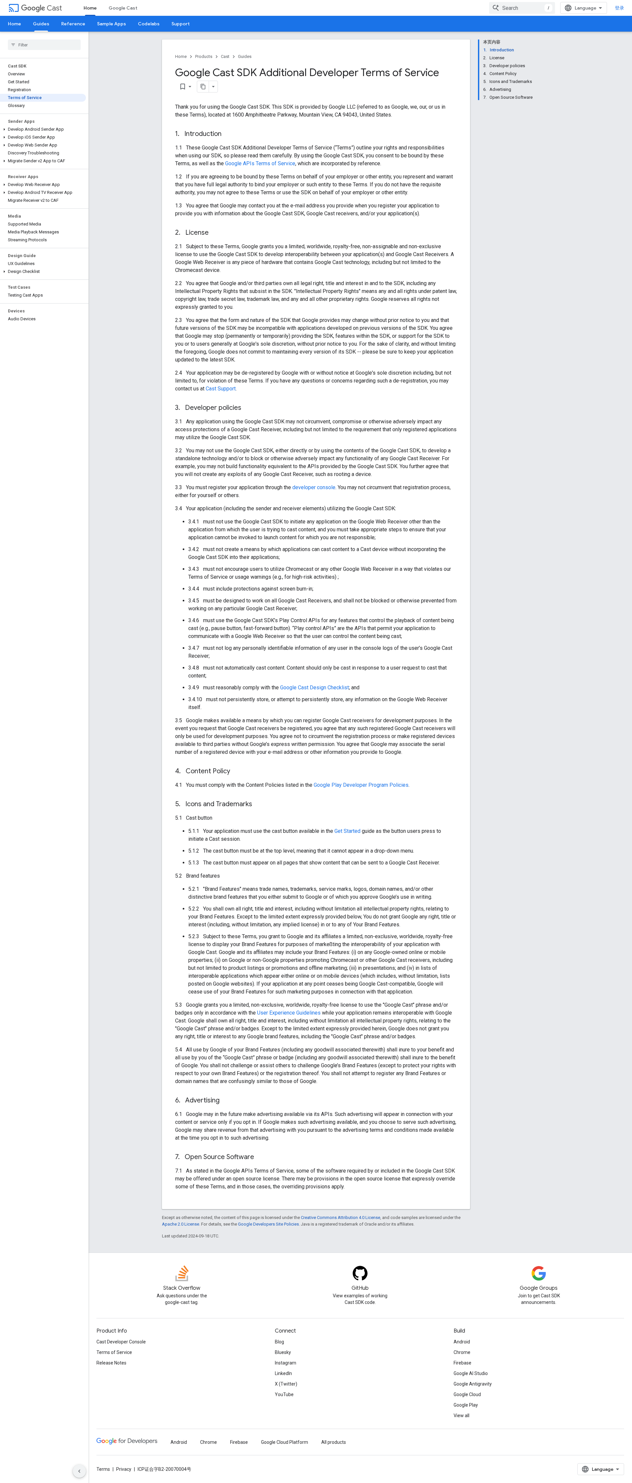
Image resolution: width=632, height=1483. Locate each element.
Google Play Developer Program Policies (361, 785)
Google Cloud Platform (284, 1442)
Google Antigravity (473, 1384)
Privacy (123, 1469)
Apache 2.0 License (180, 1224)
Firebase (462, 1362)
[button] (43, 129)
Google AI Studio (471, 1373)
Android (462, 1341)
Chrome (462, 1352)
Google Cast (123, 8)
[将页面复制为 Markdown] (203, 86)
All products (333, 1442)
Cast (54, 8)
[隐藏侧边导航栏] (79, 1471)
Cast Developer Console (121, 1341)
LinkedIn (283, 1373)
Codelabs (149, 24)
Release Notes (111, 1362)
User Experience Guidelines (289, 1013)
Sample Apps (111, 24)
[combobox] (522, 8)
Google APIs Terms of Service (260, 163)
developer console (313, 487)
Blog (279, 1341)
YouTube (284, 1394)
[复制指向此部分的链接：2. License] (215, 233)
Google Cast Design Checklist (314, 687)
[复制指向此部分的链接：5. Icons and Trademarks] (258, 804)
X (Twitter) (286, 1384)
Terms (103, 1469)
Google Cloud (467, 1394)
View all (461, 1415)
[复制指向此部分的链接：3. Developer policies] (247, 408)
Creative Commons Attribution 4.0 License (340, 1217)
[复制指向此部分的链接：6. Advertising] (226, 1101)
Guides (41, 24)
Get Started (347, 831)
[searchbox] (44, 45)
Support (180, 24)
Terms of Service (114, 1352)
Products (203, 56)
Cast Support (221, 388)
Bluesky (283, 1352)
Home (90, 8)
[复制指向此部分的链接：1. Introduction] (228, 134)
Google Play (466, 1405)
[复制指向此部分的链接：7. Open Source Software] (260, 1157)
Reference (73, 24)
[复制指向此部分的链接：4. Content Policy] (236, 772)
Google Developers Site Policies (268, 1224)
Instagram (285, 1362)
